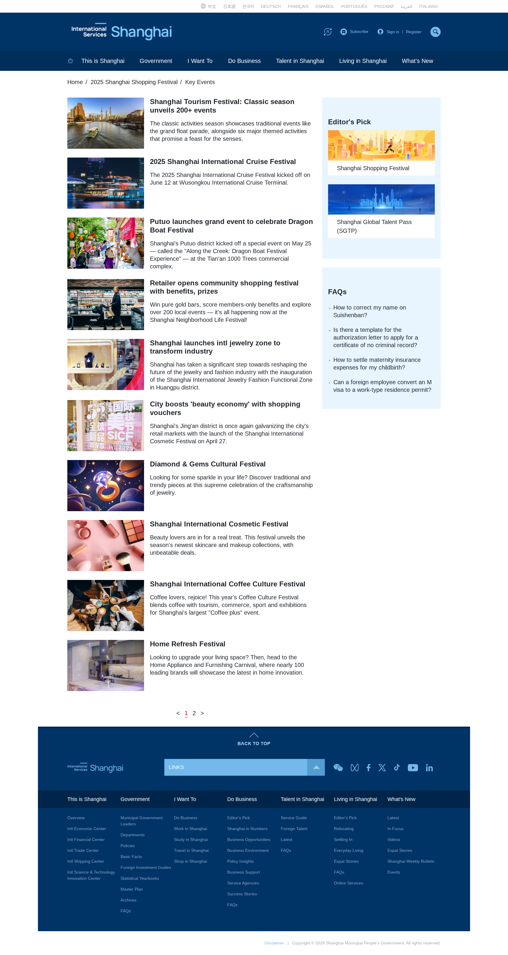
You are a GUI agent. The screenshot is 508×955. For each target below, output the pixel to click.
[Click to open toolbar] (328, 31)
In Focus (395, 828)
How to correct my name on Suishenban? (369, 311)
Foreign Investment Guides (146, 867)
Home (75, 82)
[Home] (70, 61)
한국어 (248, 6)
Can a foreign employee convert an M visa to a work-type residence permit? (382, 386)
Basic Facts (131, 856)
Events (393, 872)
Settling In (343, 839)
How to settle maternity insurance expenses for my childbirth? (377, 364)
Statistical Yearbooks (140, 878)
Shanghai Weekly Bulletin (411, 861)
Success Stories (242, 894)
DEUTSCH (271, 6)
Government (156, 61)
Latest (286, 839)
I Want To (200, 61)
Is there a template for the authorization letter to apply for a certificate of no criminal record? (375, 337)
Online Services (348, 883)
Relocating (344, 828)
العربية (406, 6)
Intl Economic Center (86, 828)
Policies (128, 845)
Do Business (244, 61)
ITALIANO (428, 6)
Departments (133, 834)
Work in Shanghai (190, 828)
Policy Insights (240, 861)
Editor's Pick (238, 817)
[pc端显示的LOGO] (121, 32)
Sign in (393, 31)
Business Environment (248, 850)
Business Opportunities (248, 839)
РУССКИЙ (384, 6)
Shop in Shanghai (190, 861)
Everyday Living (348, 850)
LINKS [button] (176, 767)
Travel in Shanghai (191, 850)
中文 (212, 6)
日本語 (229, 6)
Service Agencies (243, 883)
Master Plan (132, 889)
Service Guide (294, 817)
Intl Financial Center (86, 839)
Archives (128, 900)
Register (414, 31)
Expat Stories (346, 861)
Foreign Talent (294, 828)
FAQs (126, 911)
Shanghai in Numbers (247, 828)
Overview (76, 817)
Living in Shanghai (363, 61)
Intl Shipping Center (85, 861)
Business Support (243, 872)
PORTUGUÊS (354, 6)
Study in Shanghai (191, 839)
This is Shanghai (102, 61)
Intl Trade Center (83, 850)
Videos (393, 839)
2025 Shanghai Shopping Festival (134, 82)
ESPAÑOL (324, 6)
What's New (417, 61)
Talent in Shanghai (300, 61)
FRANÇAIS (298, 6)
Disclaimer (274, 943)
